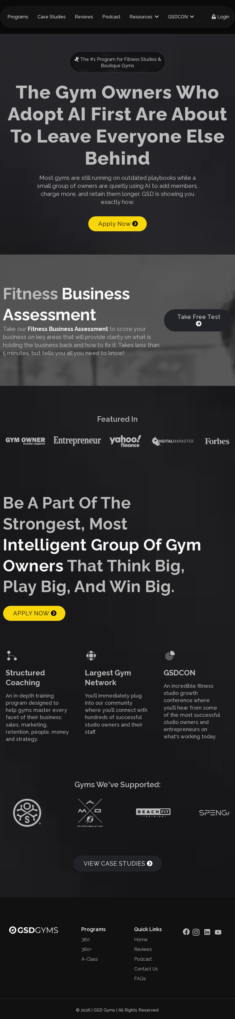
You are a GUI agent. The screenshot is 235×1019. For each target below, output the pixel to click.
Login (223, 17)
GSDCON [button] (178, 17)
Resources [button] (142, 17)
